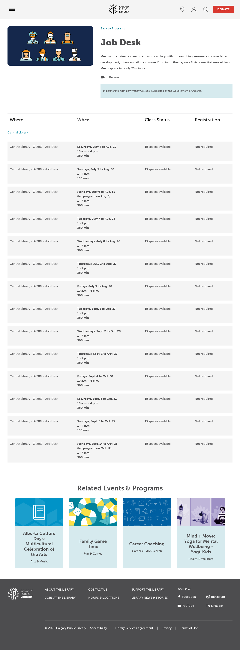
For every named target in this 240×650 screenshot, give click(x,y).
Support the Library (147, 589)
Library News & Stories (149, 597)
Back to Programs (112, 28)
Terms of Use (189, 628)
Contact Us (97, 589)
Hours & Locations (103, 597)
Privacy (167, 628)
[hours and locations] (182, 9)
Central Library (18, 132)
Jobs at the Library (60, 597)
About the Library (59, 589)
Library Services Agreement (134, 628)
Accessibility (98, 628)
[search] (205, 9)
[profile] (194, 9)
